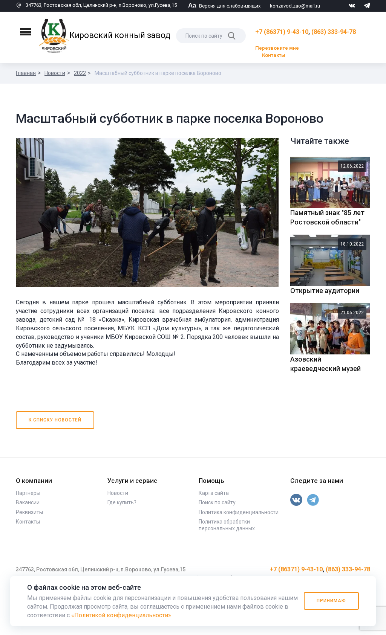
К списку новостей (55, 420)
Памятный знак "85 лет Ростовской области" (327, 217)
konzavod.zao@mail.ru (295, 6)
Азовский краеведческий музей (325, 364)
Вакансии (28, 502)
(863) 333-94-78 (333, 31)
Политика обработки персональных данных (227, 525)
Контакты (273, 55)
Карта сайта (214, 493)
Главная (26, 73)
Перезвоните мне (277, 48)
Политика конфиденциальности (239, 512)
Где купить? (121, 502)
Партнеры (28, 493)
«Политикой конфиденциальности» (121, 615)
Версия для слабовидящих (224, 6)
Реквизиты (29, 512)
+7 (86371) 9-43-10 (281, 31)
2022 (80, 73)
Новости (54, 73)
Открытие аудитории (324, 291)
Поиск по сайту (217, 502)
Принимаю (331, 600)
